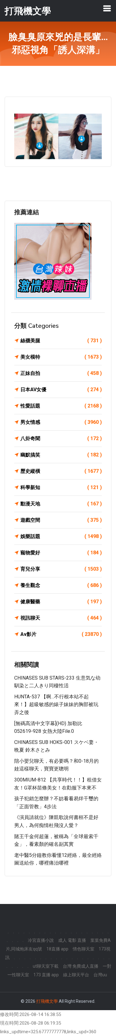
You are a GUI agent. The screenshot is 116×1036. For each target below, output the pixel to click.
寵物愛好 (61, 553)
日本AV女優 (61, 389)
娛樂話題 (61, 536)
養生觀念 (61, 585)
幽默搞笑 (61, 455)
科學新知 (61, 487)
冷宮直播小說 (41, 940)
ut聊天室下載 (45, 966)
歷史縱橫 (61, 471)
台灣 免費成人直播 (80, 966)
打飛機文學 (47, 1001)
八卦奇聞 (61, 438)
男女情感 (61, 422)
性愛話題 (61, 406)
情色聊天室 (83, 948)
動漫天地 (61, 504)
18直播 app (57, 948)
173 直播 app (46, 974)
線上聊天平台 (76, 974)
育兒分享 (61, 569)
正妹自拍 (61, 373)
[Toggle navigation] (107, 8)
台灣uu (100, 974)
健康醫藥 (61, 601)
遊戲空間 (61, 520)
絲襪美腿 (61, 340)
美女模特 (61, 357)
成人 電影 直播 (72, 940)
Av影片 (61, 634)
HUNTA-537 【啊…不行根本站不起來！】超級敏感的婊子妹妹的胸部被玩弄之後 (56, 704)
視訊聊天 (61, 618)
